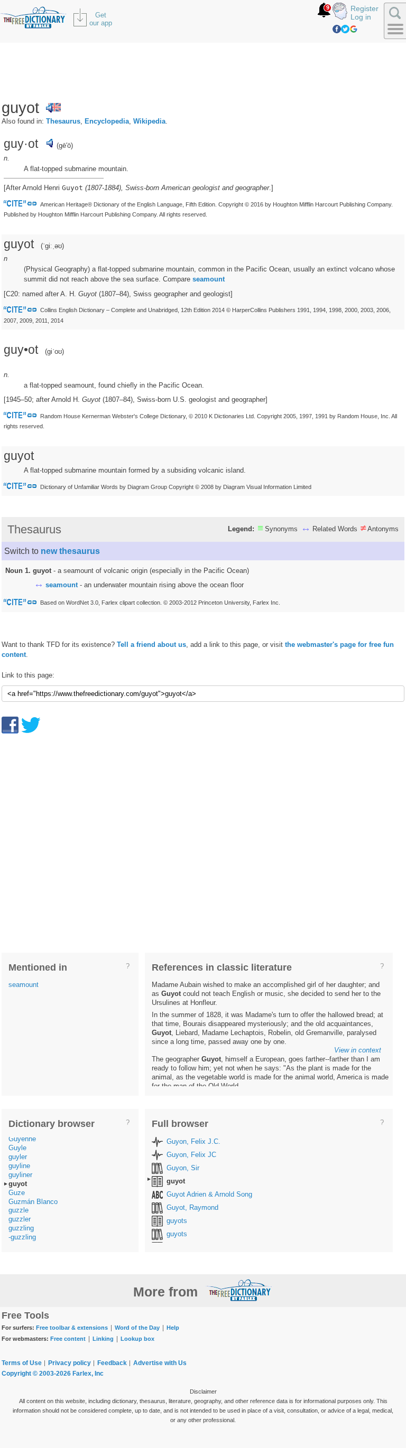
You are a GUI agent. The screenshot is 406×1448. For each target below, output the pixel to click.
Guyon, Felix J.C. (193, 1141)
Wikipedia (149, 121)
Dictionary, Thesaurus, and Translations (239, 1290)
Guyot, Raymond (192, 1207)
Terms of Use (22, 1363)
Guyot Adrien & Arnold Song (209, 1194)
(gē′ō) (65, 145)
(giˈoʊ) (54, 351)
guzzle (18, 1210)
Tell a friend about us (151, 644)
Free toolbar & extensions (72, 1327)
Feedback (112, 1363)
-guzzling (22, 1237)
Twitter (345, 29)
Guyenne (22, 1139)
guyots (177, 1221)
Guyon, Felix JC (191, 1155)
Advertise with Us (160, 1363)
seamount (208, 279)
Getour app (100, 19)
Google (353, 29)
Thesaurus (63, 121)
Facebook (337, 29)
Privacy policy (69, 1363)
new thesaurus (70, 551)
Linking (103, 1339)
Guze (16, 1193)
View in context (357, 1050)
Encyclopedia (107, 121)
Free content (68, 1339)
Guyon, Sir (183, 1168)
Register (364, 8)
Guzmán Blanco (33, 1202)
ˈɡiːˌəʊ (52, 246)
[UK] (53, 107)
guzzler (19, 1219)
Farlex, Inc (88, 1373)
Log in (360, 17)
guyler (17, 1157)
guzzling (21, 1228)
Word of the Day (137, 1327)
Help (173, 1327)
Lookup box (137, 1339)
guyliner (20, 1175)
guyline (19, 1166)
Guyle (17, 1148)
